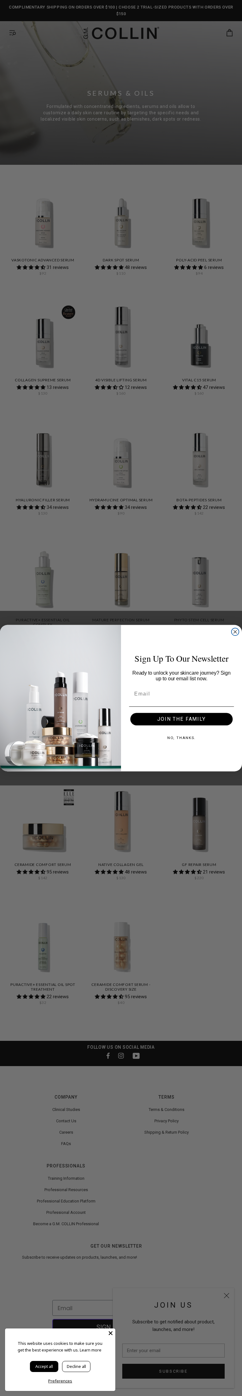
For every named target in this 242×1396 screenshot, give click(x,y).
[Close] (110, 1333)
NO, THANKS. (181, 738)
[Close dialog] (235, 631)
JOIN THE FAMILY (181, 719)
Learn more (90, 1350)
